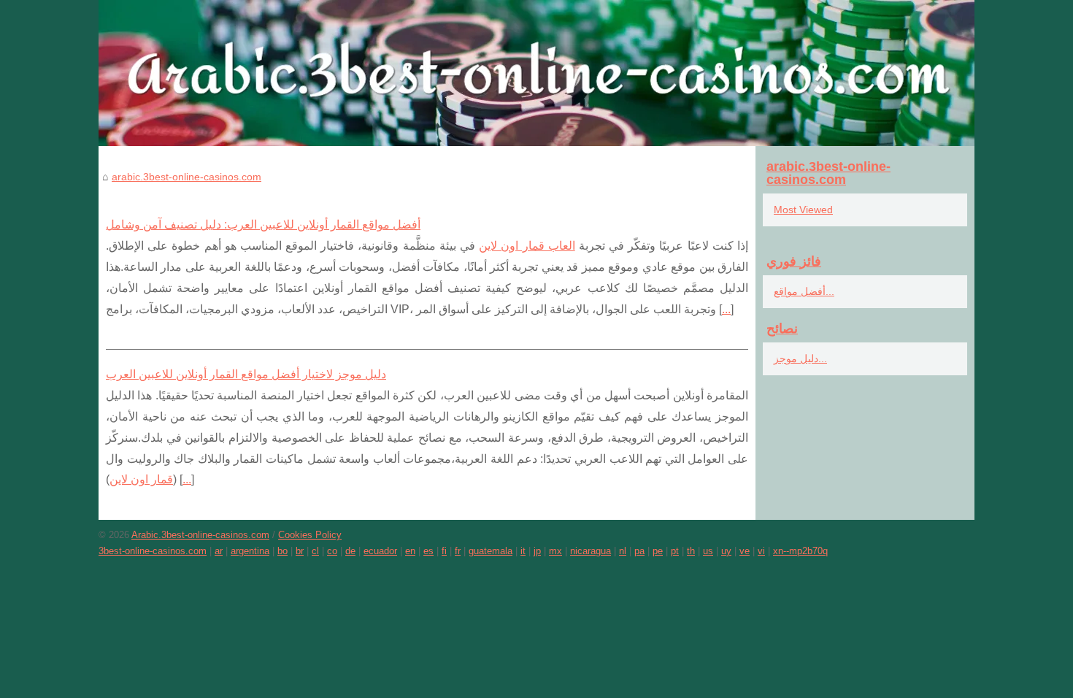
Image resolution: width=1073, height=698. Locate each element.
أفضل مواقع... (804, 291)
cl (315, 550)
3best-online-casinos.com (153, 550)
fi (444, 550)
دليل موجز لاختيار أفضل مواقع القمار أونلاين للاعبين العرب (246, 374)
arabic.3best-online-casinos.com (186, 177)
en (410, 550)
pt (675, 550)
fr (458, 550)
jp (537, 550)
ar (219, 550)
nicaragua (590, 550)
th (691, 550)
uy (726, 550)
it (523, 550)
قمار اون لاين (141, 479)
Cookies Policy (310, 534)
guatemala (490, 550)
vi (761, 550)
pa (639, 550)
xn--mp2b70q (800, 550)
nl (622, 550)
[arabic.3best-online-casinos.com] (536, 73)
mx (555, 550)
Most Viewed (803, 209)
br (300, 550)
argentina (250, 550)
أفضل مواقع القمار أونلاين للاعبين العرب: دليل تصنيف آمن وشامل (263, 224)
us (708, 550)
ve (744, 550)
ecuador (380, 550)
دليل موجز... (800, 358)
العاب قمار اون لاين (527, 245)
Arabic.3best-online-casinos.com (200, 534)
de (350, 550)
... (726, 309)
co (332, 550)
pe (658, 550)
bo (282, 550)
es (428, 550)
